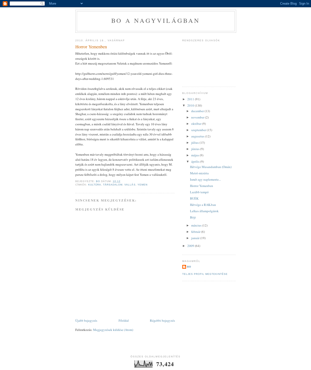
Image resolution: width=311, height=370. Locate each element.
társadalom (112, 184)
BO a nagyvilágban (155, 20)
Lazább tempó (199, 192)
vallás (129, 184)
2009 (191, 246)
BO (189, 266)
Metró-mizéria (199, 173)
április (195, 161)
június (195, 149)
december (198, 111)
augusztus (198, 136)
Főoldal (124, 320)
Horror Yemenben (201, 186)
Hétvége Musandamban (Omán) (211, 167)
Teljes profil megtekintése (205, 274)
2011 (191, 99)
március (196, 225)
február (196, 231)
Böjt (193, 217)
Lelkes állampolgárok (204, 211)
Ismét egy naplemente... (205, 179)
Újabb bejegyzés (86, 320)
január (195, 238)
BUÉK (194, 198)
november (198, 117)
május (195, 155)
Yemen (142, 184)
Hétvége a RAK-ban (203, 204)
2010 (191, 105)
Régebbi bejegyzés (162, 320)
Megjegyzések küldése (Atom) (113, 330)
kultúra (94, 184)
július (195, 142)
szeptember (199, 130)
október (196, 123)
